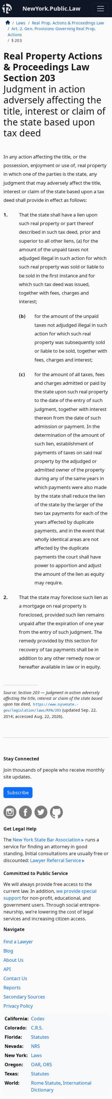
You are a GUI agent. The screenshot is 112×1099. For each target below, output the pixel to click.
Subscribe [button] (18, 792)
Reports (12, 987)
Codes (38, 1018)
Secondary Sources (24, 997)
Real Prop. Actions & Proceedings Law (68, 23)
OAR (35, 1064)
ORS (47, 1064)
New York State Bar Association (46, 840)
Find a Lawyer (18, 941)
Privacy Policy (18, 1006)
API (7, 969)
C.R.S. (37, 1028)
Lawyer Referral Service (55, 860)
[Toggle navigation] (100, 8)
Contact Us (15, 978)
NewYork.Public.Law (51, 8)
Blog (8, 951)
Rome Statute (46, 1083)
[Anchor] (90, 199)
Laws (21, 23)
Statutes (40, 1037)
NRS (35, 1046)
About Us (13, 960)
